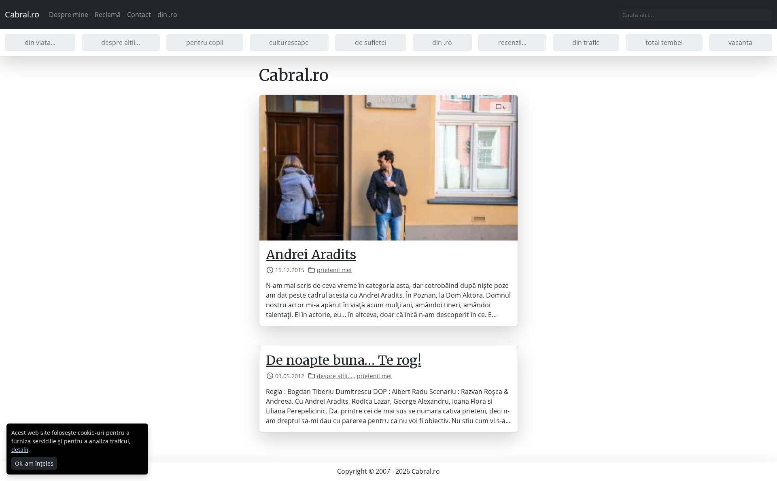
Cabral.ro (22, 14)
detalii (19, 449)
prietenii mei (334, 270)
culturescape (289, 42)
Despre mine (68, 14)
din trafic (585, 42)
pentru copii (204, 42)
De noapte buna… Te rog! (343, 360)
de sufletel (370, 42)
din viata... (40, 42)
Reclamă (108, 14)
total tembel (664, 42)
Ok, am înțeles (34, 463)
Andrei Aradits (311, 255)
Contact (139, 14)
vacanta (740, 42)
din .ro (167, 14)
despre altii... (120, 42)
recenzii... (512, 42)
